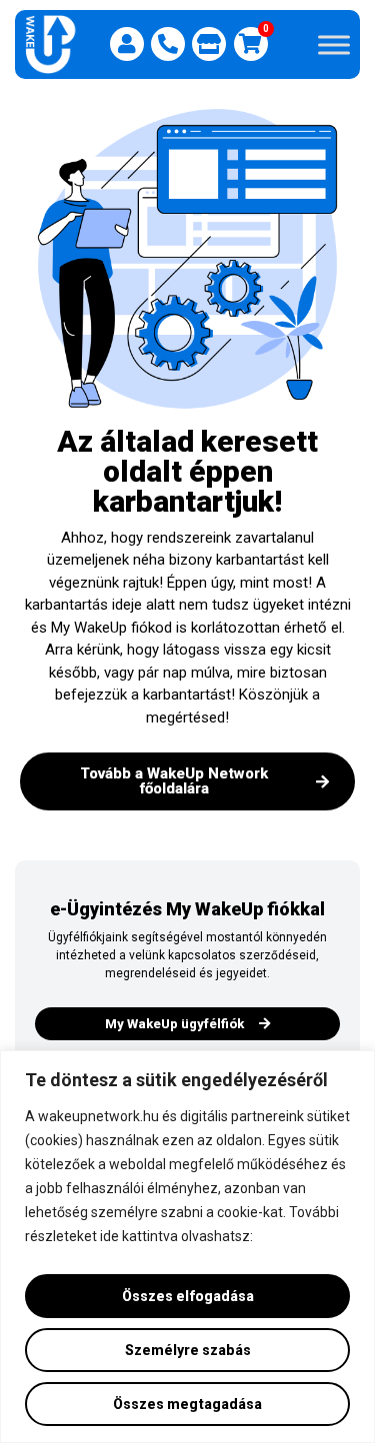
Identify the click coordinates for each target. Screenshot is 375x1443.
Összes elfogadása (188, 1296)
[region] (187, 1246)
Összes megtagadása (187, 1404)
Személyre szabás (188, 1350)
